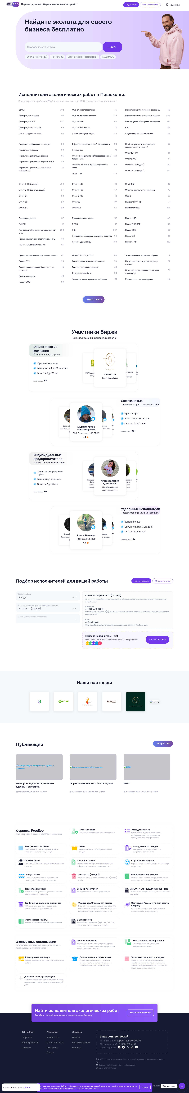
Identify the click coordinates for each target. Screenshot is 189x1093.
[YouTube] (137, 1047)
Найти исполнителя (140, 1012)
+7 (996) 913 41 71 (126, 1044)
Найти (112, 47)
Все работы (52, 1047)
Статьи (50, 1052)
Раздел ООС (108, 56)
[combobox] (48, 597)
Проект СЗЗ (57, 56)
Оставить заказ (157, 639)
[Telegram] (124, 1047)
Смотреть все (163, 743)
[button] (74, 597)
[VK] (119, 1047)
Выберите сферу (24, 594)
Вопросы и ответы (81, 1042)
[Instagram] (132, 1047)
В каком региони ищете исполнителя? (32, 617)
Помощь (76, 1037)
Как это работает (30, 1042)
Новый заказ (53, 1037)
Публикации (29, 744)
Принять (145, 1087)
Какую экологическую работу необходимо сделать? (38, 605)
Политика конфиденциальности (87, 1088)
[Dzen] (128, 1047)
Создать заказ (94, 299)
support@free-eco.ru (129, 1040)
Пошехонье (175, 4)
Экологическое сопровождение (83, 56)
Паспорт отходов (55, 1042)
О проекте (27, 1037)
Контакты (76, 1047)
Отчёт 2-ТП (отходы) (37, 56)
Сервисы (26, 1047)
